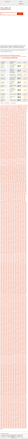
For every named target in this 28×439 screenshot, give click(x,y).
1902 (25, 272)
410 (23, 134)
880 (12, 172)
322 (16, 127)
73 (11, 109)
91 (8, 110)
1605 (25, 242)
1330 (25, 214)
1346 (11, 217)
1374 (25, 219)
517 (14, 143)
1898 (16, 272)
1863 (11, 269)
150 (8, 114)
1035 (6, 185)
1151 (18, 197)
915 (25, 174)
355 (25, 130)
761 (25, 162)
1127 (13, 194)
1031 (23, 184)
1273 (20, 209)
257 (25, 122)
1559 (20, 238)
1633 (13, 246)
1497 (4, 232)
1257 (9, 208)
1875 (13, 270)
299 (25, 125)
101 (23, 110)
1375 (1, 220)
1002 (6, 182)
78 (18, 109)
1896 (11, 272)
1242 (25, 206)
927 (21, 175)
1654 (11, 248)
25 (0, 106)
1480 (16, 230)
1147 (8, 197)
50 (7, 107)
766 (8, 163)
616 (16, 151)
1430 (1, 226)
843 (21, 169)
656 (12, 154)
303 (7, 126)
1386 (1, 221)
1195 (18, 201)
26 (2, 106)
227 (21, 120)
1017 (16, 183)
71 (8, 109)
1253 (25, 207)
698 (12, 158)
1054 (25, 187)
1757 (20, 258)
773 (21, 163)
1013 (6, 183)
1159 (11, 198)
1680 (20, 250)
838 (12, 169)
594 (1, 150)
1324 (11, 214)
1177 (1, 200)
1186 (22, 200)
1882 (4, 271)
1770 (25, 259)
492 (20, 141)
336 (16, 129)
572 (12, 148)
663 (25, 154)
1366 (6, 219)
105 (5, 111)
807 (7, 166)
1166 (1, 199)
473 (10, 140)
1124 (6, 194)
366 (20, 131)
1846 (23, 267)
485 (7, 141)
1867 (20, 269)
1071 (13, 189)
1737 (25, 256)
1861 (6, 269)
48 (4, 107)
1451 (25, 227)
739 (10, 161)
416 (8, 135)
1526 (20, 235)
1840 (9, 267)
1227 (16, 204)
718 (23, 159)
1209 (25, 202)
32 (10, 106)
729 (18, 160)
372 (5, 132)
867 (14, 171)
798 (16, 165)
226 (20, 120)
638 (5, 153)
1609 (9, 243)
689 (21, 156)
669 (10, 155)
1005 (13, 182)
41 (22, 106)
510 (1, 143)
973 (3, 180)
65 (0, 109)
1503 (18, 232)
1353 (1, 218)
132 (1, 113)
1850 (6, 268)
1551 (1, 238)
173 (25, 115)
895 (14, 173)
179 (10, 116)
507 (21, 142)
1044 (1, 187)
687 (18, 156)
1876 (16, 270)
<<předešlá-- (7, 103)
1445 (11, 227)
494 (23, 141)
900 (23, 173)
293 (14, 125)
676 (23, 155)
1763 (9, 259)
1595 (1, 242)
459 (10, 139)
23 (25, 105)
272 (1, 124)
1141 (20, 195)
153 (14, 114)
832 (1, 169)
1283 (18, 210)
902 (1, 174)
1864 (13, 269)
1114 (10, 193)
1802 (23, 262)
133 (3, 113)
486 (8, 141)
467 (25, 139)
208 (12, 119)
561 (18, 146)
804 (1, 166)
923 (14, 175)
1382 (18, 220)
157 (21, 114)
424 (23, 135)
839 (14, 169)
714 (16, 159)
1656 (16, 248)
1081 (11, 190)
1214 (11, 203)
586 (12, 149)
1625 (20, 245)
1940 (11, 277)
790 (1, 165)
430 (8, 136)
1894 (6, 272)
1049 (13, 187)
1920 (16, 275)
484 (5, 141)
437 (21, 136)
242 (23, 121)
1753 (11, 258)
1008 (20, 182)
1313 (11, 213)
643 (14, 153)
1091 (9, 191)
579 (25, 148)
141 (18, 113)
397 (25, 133)
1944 (20, 277)
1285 (23, 210)
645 (18, 153)
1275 (25, 209)
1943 (18, 277)
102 (25, 110)
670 (12, 155)
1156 (4, 198)
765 (7, 163)
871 (21, 171)
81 (22, 109)
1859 (1, 269)
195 (14, 117)
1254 (1, 208)
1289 (6, 211)
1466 (9, 229)
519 (18, 143)
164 (8, 115)
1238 (16, 206)
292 (12, 125)
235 (10, 121)
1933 (20, 276)
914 (23, 174)
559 (14, 146)
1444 (9, 227)
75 (14, 109)
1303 (13, 212)
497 (3, 142)
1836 (25, 266)
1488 (9, 231)
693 (3, 158)
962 (8, 179)
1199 (1, 202)
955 (21, 178)
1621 (11, 245)
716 (20, 159)
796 (12, 165)
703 (21, 158)
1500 (11, 232)
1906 (9, 274)
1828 (6, 266)
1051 (18, 187)
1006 (16, 182)
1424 (13, 224)
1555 (11, 238)
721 (3, 160)
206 (8, 119)
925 (18, 175)
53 (11, 107)
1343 (4, 217)
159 (25, 114)
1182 (13, 200)
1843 (16, 267)
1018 (18, 183)
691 (25, 156)
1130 (20, 194)
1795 (6, 262)
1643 (11, 247)
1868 (23, 269)
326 (23, 127)
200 (23, 117)
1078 (4, 190)
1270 (13, 209)
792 (5, 165)
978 (12, 180)
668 (8, 155)
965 (14, 179)
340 (23, 129)
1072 (16, 189)
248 (8, 122)
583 (7, 149)
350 (16, 130)
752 (8, 162)
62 (23, 107)
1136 (8, 195)
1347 (13, 217)
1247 (11, 207)
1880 (25, 270)
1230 (23, 204)
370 (1, 132)
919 (7, 175)
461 (14, 139)
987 (3, 181)
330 (5, 129)
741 (14, 161)
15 (14, 105)
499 (7, 142)
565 (25, 146)
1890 (23, 271)
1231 (25, 204)
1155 (1, 198)
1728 (4, 256)
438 (23, 136)
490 (16, 141)
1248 (13, 207)
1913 (25, 274)
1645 (16, 247)
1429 (25, 224)
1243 (1, 207)
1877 (18, 270)
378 (16, 132)
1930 (13, 276)
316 (5, 127)
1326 (16, 214)
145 (25, 113)
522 (23, 143)
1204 (13, 202)
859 (25, 170)
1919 (13, 275)
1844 (18, 267)
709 (7, 159)
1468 (13, 229)
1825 (25, 265)
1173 (18, 199)
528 (8, 144)
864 (8, 171)
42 (24, 106)
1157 (6, 198)
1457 (13, 228)
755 (14, 162)
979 (14, 180)
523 (25, 143)
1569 (18, 239)
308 (16, 126)
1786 (11, 261)
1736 (23, 256)
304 (8, 126)
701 (18, 158)
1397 (1, 222)
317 (7, 127)
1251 (20, 207)
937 (14, 177)
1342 (1, 217)
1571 (23, 239)
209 (14, 119)
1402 (13, 222)
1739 (4, 257)
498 (5, 142)
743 (18, 161)
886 (23, 172)
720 (1, 160)
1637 (23, 246)
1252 (23, 207)
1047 (9, 187)
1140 (18, 195)
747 (25, 161)
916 (1, 175)
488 (12, 141)
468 (1, 140)
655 (10, 154)
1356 (9, 218)
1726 (25, 255)
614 (12, 151)
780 (8, 164)
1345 (9, 217)
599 (10, 150)
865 (10, 171)
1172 (15, 199)
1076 (25, 189)
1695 (4, 252)
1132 (25, 194)
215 (25, 119)
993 (14, 181)
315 (3, 127)
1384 (23, 220)
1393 (18, 221)
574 (16, 148)
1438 (20, 226)
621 (25, 151)
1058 (9, 188)
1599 (11, 242)
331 (7, 129)
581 (3, 149)
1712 (18, 253)
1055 (1, 188)
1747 (23, 257)
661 (21, 154)
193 (10, 117)
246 (5, 122)
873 (25, 171)
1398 (4, 222)
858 (23, 170)
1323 (9, 214)
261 (7, 123)
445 (10, 138)
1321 (4, 214)
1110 (1, 193)
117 (26, 111)
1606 (1, 243)
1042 (23, 185)
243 (25, 121)
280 (16, 124)
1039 (16, 185)
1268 (9, 209)
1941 (13, 277)
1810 (16, 264)
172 (23, 115)
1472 (23, 229)
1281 (13, 210)
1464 (4, 229)
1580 (18, 240)
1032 (25, 184)
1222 (4, 204)
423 (21, 135)
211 (18, 119)
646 (20, 153)
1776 (13, 260)
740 (12, 161)
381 (21, 132)
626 (8, 152)
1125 (8, 194)
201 (25, 117)
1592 (20, 241)
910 (16, 174)
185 (21, 116)
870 (20, 171)
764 (5, 163)
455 (3, 139)
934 (8, 177)
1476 (6, 230)
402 (8, 134)
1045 (4, 187)
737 (7, 161)
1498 (6, 232)
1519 (4, 235)
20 (21, 105)
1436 (16, 226)
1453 (4, 228)
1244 (4, 207)
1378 (9, 220)
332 (8, 129)
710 (8, 159)
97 (17, 110)
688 (20, 156)
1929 (11, 276)
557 (10, 146)
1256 (6, 208)
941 (21, 177)
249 (10, 122)
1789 (18, 261)
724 (8, 160)
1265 (1, 209)
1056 (4, 188)
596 (5, 150)
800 (20, 165)
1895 (9, 272)
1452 (1, 228)
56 (15, 107)
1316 (18, 213)
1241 (23, 206)
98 (18, 110)
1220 (25, 203)
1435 (13, 226)
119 (3, 112)
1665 (11, 249)
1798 (13, 262)
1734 (18, 256)
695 (7, 158)
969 (21, 179)
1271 (16, 209)
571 (10, 148)
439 (25, 136)
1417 (23, 223)
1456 (11, 228)
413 (3, 135)
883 (18, 172)
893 (10, 173)
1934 (23, 276)
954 (20, 178)
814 (20, 166)
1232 (1, 206)
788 (23, 164)
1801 (20, 262)
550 (23, 145)
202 (1, 119)
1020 (23, 183)
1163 (20, 198)
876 (5, 172)
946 (5, 178)
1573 (1, 240)
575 (18, 148)
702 (20, 158)
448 (16, 138)
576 (20, 148)
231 (3, 121)
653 (7, 154)
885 (21, 172)
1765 (13, 259)
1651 (4, 248)
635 (25, 152)
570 (8, 148)
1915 (4, 275)
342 (1, 130)
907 (10, 174)
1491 (16, 231)
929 (25, 175)
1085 (20, 190)
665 (3, 155)
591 (21, 149)
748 (1, 162)
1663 (6, 249)
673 (18, 155)
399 (3, 134)
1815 (1, 265)
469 (3, 140)
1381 (16, 220)
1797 (11, 262)
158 (23, 114)
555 (7, 146)
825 (14, 168)
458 (8, 139)
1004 (11, 182)
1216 (16, 203)
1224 (9, 204)
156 (20, 114)
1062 (18, 188)
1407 (25, 222)
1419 (1, 224)
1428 (23, 224)
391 (14, 133)
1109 (25, 192)
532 (16, 144)
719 (25, 159)
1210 (1, 203)
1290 (9, 211)
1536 (18, 236)
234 (8, 121)
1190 (6, 201)
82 (23, 109)
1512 (13, 233)
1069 (9, 189)
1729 (6, 256)
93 (11, 110)
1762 (6, 259)
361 (10, 131)
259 (3, 123)
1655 (13, 248)
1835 (23, 266)
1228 (18, 204)
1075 (23, 189)
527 (7, 144)
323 (18, 127)
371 (3, 132)
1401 (11, 222)
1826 (1, 266)
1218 (20, 203)
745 (21, 161)
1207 (20, 202)
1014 (8, 183)
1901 (23, 272)
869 (18, 171)
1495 (25, 231)
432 (12, 136)
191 (7, 117)
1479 (13, 230)
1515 (20, 233)
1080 (9, 190)
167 (14, 115)
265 (14, 123)
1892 (1, 272)
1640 (4, 247)
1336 (13, 216)
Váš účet (7, 1)
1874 (11, 270)
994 (16, 181)
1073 (18, 189)
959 (3, 179)
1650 (1, 248)
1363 (25, 218)
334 (12, 129)
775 (25, 163)
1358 (13, 218)
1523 (13, 235)
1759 (25, 258)
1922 (20, 275)
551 (25, 145)
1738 (1, 257)
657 (14, 154)
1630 (6, 246)
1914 (1, 275)
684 (12, 156)
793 (7, 165)
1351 (23, 217)
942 (23, 177)
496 (1, 142)
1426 (18, 224)
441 (3, 138)
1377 (6, 220)
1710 (13, 253)
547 (18, 145)
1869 (25, 269)
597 (7, 150)
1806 (6, 264)
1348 (16, 217)
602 (16, 150)
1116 (15, 193)
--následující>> (13, 103)
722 (5, 160)
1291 (11, 211)
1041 (20, 185)
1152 (20, 197)
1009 (23, 182)
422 (20, 135)
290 (8, 125)
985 (25, 180)
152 (12, 114)
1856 (20, 268)
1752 (9, 258)
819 (3, 168)
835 (7, 169)
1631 (9, 246)
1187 (25, 200)
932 (5, 177)
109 (12, 111)
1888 (18, 271)
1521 (9, 235)
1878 (20, 270)
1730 (9, 256)
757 (18, 162)
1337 (16, 216)
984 (23, 180)
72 (10, 109)
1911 (20, 274)
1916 (6, 275)
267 (18, 123)
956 (23, 178)
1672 (1, 250)
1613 (18, 243)
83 (25, 109)
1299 (4, 212)
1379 (11, 220)
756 (16, 162)
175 (3, 116)
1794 (4, 262)
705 (25, 158)
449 (18, 138)
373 (7, 132)
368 (23, 131)
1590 (16, 241)
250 (12, 122)
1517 (25, 233)
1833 (18, 266)
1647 (20, 247)
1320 (1, 214)
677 (25, 155)
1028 (16, 184)
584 (8, 149)
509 (25, 142)
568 (5, 148)
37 (17, 106)
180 (12, 116)
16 (16, 105)
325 (21, 127)
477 (18, 140)
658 (16, 154)
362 (12, 131)
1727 (1, 256)
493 (21, 141)
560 (16, 146)
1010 (25, 182)
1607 (4, 243)
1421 (6, 224)
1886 (13, 271)
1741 (9, 257)
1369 (13, 219)
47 (3, 107)
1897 (13, 272)
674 (20, 155)
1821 (16, 265)
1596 (4, 242)
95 (14, 110)
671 (14, 155)
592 (23, 149)
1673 (4, 250)
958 (1, 179)
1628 (1, 246)
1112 (6, 193)
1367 (9, 219)
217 (3, 120)
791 (3, 165)
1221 (1, 204)
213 (21, 119)
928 (23, 175)
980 (16, 180)
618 (20, 151)
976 (8, 180)
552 (1, 146)
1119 (21, 193)
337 (18, 129)
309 (18, 126)
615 (14, 151)
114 (21, 111)
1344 (6, 217)
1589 (13, 241)
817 (25, 166)
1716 (1, 255)
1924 (25, 275)
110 (14, 111)
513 (6, 143)
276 (8, 124)
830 (23, 168)
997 (21, 181)
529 (10, 144)
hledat (20, 13)
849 (7, 170)
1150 (15, 197)
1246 (9, 207)
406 (16, 134)
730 (20, 160)
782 (12, 164)
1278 (6, 210)
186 (23, 116)
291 (10, 125)
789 (25, 164)
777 (3, 164)
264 (12, 123)
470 (5, 140)
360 (8, 131)
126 (16, 112)
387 (7, 133)
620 (23, 151)
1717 (4, 255)
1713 (20, 253)
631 (18, 152)
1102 (8, 192)
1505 (23, 232)
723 (7, 160)
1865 (16, 269)
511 (3, 143)
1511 (11, 233)
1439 (23, 226)
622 (1, 152)
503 (14, 142)
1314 (13, 213)
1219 (23, 203)
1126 (11, 194)
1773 (6, 260)
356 (1, 131)
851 (10, 170)
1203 (11, 202)
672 (16, 155)
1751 (6, 258)
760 (23, 162)
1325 (13, 214)
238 (16, 121)
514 (8, 143)
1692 (23, 251)
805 (3, 166)
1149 (13, 197)
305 (10, 126)
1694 (1, 252)
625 (7, 152)
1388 (6, 221)
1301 (9, 212)
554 (5, 146)
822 (8, 168)
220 (8, 120)
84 (26, 109)
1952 (13, 278)
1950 (9, 278)
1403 (16, 222)
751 (7, 162)
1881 (1, 271)
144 (23, 113)
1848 (1, 268)
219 (7, 120)
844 (23, 169)
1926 (4, 276)
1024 (6, 184)
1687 (11, 251)
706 (1, 159)
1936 (1, 277)
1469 (16, 229)
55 (14, 107)
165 (10, 115)
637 (3, 153)
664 (1, 155)
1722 (16, 255)
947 (7, 178)
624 (5, 152)
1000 (1, 182)
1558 (18, 238)
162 (5, 115)
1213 (8, 203)
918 (5, 175)
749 (3, 162)
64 (26, 107)
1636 (20, 246)
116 (25, 111)
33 (11, 106)
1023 (4, 184)
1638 (25, 246)
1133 (1, 195)
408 (20, 134)
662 (23, 154)
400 (5, 134)
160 (1, 115)
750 (5, 162)
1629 (4, 246)
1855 (18, 268)
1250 (18, 207)
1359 (16, 218)
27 (3, 106)
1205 (16, 202)
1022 (1, 184)
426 (1, 136)
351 (18, 130)
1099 (1, 192)
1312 (8, 213)
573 (14, 148)
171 (21, 115)
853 (14, 170)
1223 (6, 204)
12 (10, 105)
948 (8, 178)
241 (21, 121)
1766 (16, 259)
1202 (8, 202)
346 (8, 130)
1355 (6, 218)
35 (14, 106)
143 (21, 113)
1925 (1, 276)
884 (20, 172)
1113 (8, 193)
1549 (23, 237)
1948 (4, 278)
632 (20, 152)
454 (1, 139)
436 (20, 136)
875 (3, 172)
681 (7, 156)
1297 (25, 211)
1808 (11, 264)
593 (25, 149)
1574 (4, 240)
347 (10, 130)
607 (25, 150)
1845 (20, 267)
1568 (16, 239)
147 (3, 114)
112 (17, 111)
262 (8, 123)
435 (18, 136)
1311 (6, 213)
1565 (9, 239)
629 (14, 152)
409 (21, 134)
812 (16, 166)
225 (18, 120)
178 (8, 116)
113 (19, 111)
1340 (23, 216)
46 (2, 107)
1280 (11, 210)
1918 (11, 275)
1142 (22, 195)
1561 (25, 238)
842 (20, 169)
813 (18, 166)
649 (25, 153)
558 (12, 146)
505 (18, 142)
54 (13, 107)
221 (10, 120)
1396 (25, 221)
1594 (25, 241)
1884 (9, 271)
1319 (25, 213)
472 (8, 140)
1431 (4, 226)
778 (5, 164)
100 (21, 110)
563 (21, 146)
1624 (18, 245)
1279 (9, 210)
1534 (13, 236)
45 (0, 107)
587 (14, 149)
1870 (1, 270)
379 (18, 132)
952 (16, 178)
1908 (13, 274)
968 (20, 179)
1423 (11, 224)
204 (5, 119)
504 (16, 142)
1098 (25, 191)
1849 (4, 268)
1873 (9, 270)
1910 (18, 274)
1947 (1, 278)
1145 (4, 197)
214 (23, 119)
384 (1, 133)
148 (5, 114)
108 (10, 111)
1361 (20, 218)
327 (25, 127)
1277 (4, 210)
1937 (4, 277)
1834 (20, 266)
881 (14, 172)
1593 (23, 241)
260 (5, 123)
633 (21, 152)
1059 (11, 188)
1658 (20, 248)
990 (8, 181)
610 (5, 151)
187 (25, 116)
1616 (25, 243)
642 (12, 153)
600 (12, 150)
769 (14, 163)
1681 (23, 250)
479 (21, 140)
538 (1, 145)
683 (10, 156)
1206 (18, 202)
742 (16, 161)
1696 (6, 252)
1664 (9, 249)
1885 (11, 271)
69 (6, 109)
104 (3, 111)
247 (7, 122)
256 (23, 122)
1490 (13, 231)
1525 (18, 235)
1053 (23, 187)
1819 (11, 265)
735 (3, 161)
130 (23, 112)
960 (5, 179)
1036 (9, 185)
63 (25, 107)
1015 (11, 183)
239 (18, 121)
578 (23, 148)
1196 (20, 201)
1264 (25, 208)
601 (14, 150)
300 (1, 126)
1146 (6, 197)
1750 (4, 258)
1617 (1, 245)
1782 (1, 261)
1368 (11, 219)
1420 (4, 224)
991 (10, 181)
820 (5, 168)
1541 (4, 237)
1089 (4, 191)
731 (21, 160)
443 (7, 138)
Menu (21, 1)
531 (14, 144)
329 (3, 129)
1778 (18, 260)
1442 (4, 227)
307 (14, 126)
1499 (9, 232)
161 (3, 115)
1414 (16, 223)
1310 (4, 213)
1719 (9, 255)
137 (10, 113)
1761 (4, 259)
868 (16, 171)
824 (12, 168)
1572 (25, 239)
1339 (20, 216)
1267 (6, 209)
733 (25, 160)
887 (25, 172)
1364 (1, 219)
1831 (13, 266)
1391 (13, 221)
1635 (18, 246)
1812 (20, 264)
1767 (18, 259)
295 (18, 125)
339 (21, 129)
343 (3, 130)
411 (25, 134)
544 (12, 145)
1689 (16, 251)
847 (3, 170)
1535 (16, 236)
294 (16, 125)
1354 (4, 218)
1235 (9, 206)
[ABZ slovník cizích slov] (5, 9)
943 (25, 177)
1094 (16, 191)
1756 (18, 258)
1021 (25, 183)
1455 (9, 228)
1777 (16, 260)
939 (18, 177)
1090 (6, 191)
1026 (11, 184)
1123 (4, 194)
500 (8, 142)
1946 (25, 277)
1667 (16, 249)
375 (10, 132)
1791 (23, 261)
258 (1, 123)
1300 (6, 212)
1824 (23, 265)
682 (8, 156)
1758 (23, 258)
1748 (25, 257)
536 (23, 144)
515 (10, 143)
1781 (25, 260)
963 (10, 179)
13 (12, 105)
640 (8, 153)
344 (5, 130)
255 (21, 122)
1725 (23, 255)
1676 (11, 250)
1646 (18, 247)
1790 (20, 261)
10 (8, 105)
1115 (12, 193)
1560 (23, 238)
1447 (16, 227)
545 (14, 145)
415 (7, 135)
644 (16, 153)
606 (23, 150)
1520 (6, 235)
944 (1, 178)
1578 (13, 240)
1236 (11, 206)
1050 (16, 187)
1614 (20, 243)
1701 (18, 252)
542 (8, 145)
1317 (20, 213)
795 (10, 165)
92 (10, 110)
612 (8, 151)
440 (1, 138)
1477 (9, 230)
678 (1, 156)
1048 (11, 187)
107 (8, 111)
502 (12, 142)
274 (5, 124)
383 (25, 132)
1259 (13, 208)
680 (5, 156)
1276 (1, 210)
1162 (18, 198)
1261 (18, 208)
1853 (13, 268)
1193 (13, 201)
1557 (16, 238)
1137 (11, 195)
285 (25, 124)
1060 (13, 188)
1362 (23, 218)
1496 (1, 232)
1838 (4, 267)
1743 (13, 257)
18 (18, 105)
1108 (22, 192)
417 (10, 135)
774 (23, 163)
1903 (1, 274)
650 (1, 154)
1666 (13, 249)
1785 (9, 261)
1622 (13, 245)
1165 (25, 198)
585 (10, 149)
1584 (1, 241)
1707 (6, 253)
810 (12, 166)
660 (20, 154)
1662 (4, 249)
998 (23, 181)
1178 (4, 200)
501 (10, 142)
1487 (6, 231)
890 (5, 173)
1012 (4, 183)
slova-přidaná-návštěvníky (9, 58)
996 (20, 181)
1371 (18, 219)
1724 (20, 255)
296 (20, 125)
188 (1, 117)
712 (12, 159)
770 (16, 163)
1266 (4, 209)
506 (20, 142)
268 (20, 123)
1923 (23, 275)
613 (10, 151)
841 (18, 169)
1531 (6, 236)
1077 (1, 190)
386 (5, 133)
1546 (16, 237)
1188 (1, 201)
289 (7, 125)
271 (25, 123)
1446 (13, 227)
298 (23, 125)
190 (5, 117)
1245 (6, 207)
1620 (9, 245)
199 (21, 117)
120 (5, 112)
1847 (25, 267)
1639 (1, 247)
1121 (26, 193)
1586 (6, 241)
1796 (9, 262)
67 (3, 109)
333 (10, 129)
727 (14, 160)
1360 (18, 218)
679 (3, 156)
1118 (19, 193)
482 (1, 141)
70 (7, 109)
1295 (20, 211)
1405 (20, 222)
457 (7, 139)
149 (7, 114)
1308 (25, 212)
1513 (16, 233)
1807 (9, 264)
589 (18, 149)
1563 (4, 239)
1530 (4, 236)
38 (18, 106)
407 (18, 134)
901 (25, 173)
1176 (25, 199)
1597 (6, 242)
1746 (20, 257)
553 (3, 146)
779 (7, 164)
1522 (11, 235)
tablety (11, 83)
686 (16, 156)
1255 (4, 208)
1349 (18, 217)
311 (21, 126)
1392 (16, 221)
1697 (9, 252)
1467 (11, 229)
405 (14, 134)
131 (25, 112)
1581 (20, 240)
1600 (13, 242)
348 (12, 130)
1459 (18, 228)
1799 (16, 262)
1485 (1, 231)
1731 (11, 256)
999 (25, 181)
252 (16, 122)
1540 (1, 237)
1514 (18, 233)
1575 (6, 240)
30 (7, 106)
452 (23, 138)
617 (18, 151)
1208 (23, 202)
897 (18, 173)
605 (21, 150)
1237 (13, 206)
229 (25, 120)
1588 (11, 241)
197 (18, 117)
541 (7, 145)
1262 (20, 208)
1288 (4, 211)
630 (16, 152)
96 (15, 110)
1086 (23, 190)
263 (10, 123)
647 (21, 153)
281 (18, 124)
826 (16, 168)
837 (10, 169)
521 (21, 143)
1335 (11, 216)
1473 (25, 229)
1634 (16, 246)
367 (21, 131)
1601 (16, 242)
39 (20, 106)
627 (10, 152)
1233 (4, 206)
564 (23, 146)
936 (12, 177)
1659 (23, 248)
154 (16, 114)
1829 (9, 266)
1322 (6, 214)
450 (20, 138)
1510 (9, 233)
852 (12, 170)
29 (6, 106)
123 (10, 112)
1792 (25, 261)
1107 (20, 192)
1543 (9, 237)
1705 (1, 253)
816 (23, 166)
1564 (6, 239)
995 (18, 181)
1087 (25, 190)
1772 (4, 260)
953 (18, 178)
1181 (11, 200)
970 (23, 179)
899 (21, 173)
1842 (13, 267)
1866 (18, 269)
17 (17, 105)
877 (7, 172)
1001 (4, 182)
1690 (18, 251)
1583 (25, 240)
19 (20, 105)
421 (18, 135)
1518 (1, 235)
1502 (16, 232)
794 (8, 165)
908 (12, 174)
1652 (6, 248)
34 (13, 106)
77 (17, 109)
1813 (23, 264)
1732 (13, 256)
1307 (23, 212)
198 (20, 117)
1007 (18, 182)
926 (20, 175)
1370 (16, 219)
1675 (9, 250)
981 (18, 180)
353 (21, 130)
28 (4, 106)
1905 (6, 274)
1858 (25, 268)
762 (1, 163)
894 (12, 173)
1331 (1, 216)
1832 (16, 266)
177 (7, 116)
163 (7, 115)
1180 (8, 200)
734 (1, 161)
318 (8, 127)
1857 (23, 268)
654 (8, 154)
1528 (25, 235)
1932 (18, 276)
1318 (23, 213)
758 (20, 162)
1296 (23, 211)
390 (12, 133)
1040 (18, 185)
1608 (6, 243)
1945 (23, 277)
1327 (18, 214)
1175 (22, 199)
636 (1, 153)
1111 (3, 193)
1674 (6, 250)
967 (18, 179)
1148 (11, 197)
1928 (9, 276)
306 (12, 126)
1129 (18, 194)
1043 (25, 185)
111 (16, 111)
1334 (9, 216)
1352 (25, 217)
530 (12, 144)
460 (12, 139)
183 (18, 116)
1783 (4, 261)
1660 (25, 248)
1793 (1, 262)
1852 (11, 268)
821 (7, 168)
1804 (1, 264)
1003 (9, 182)
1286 (25, 210)
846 (1, 170)
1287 (1, 211)
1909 (16, 274)
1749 (1, 258)
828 (20, 168)
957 (25, 178)
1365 (4, 219)
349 (14, 130)
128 (19, 112)
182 (16, 116)
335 (14, 129)
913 (21, 174)
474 (12, 140)
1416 (20, 223)
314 (1, 127)
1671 (25, 249)
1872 (6, 270)
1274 (23, 209)
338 (20, 129)
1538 (23, 236)
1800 (18, 262)
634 (23, 152)
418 (12, 135)
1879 (23, 270)
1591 (18, 241)
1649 (25, 247)
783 (14, 164)
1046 (6, 187)
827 (18, 168)
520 (20, 143)
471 (7, 140)
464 (20, 139)
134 (5, 113)
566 (1, 148)
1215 (13, 203)
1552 (4, 238)
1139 (15, 195)
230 (1, 121)
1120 (24, 193)
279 (14, 124)
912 (20, 174)
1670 (23, 249)
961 (7, 179)
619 (21, 151)
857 (21, 170)
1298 (1, 212)
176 (5, 116)
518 (16, 143)
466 (23, 139)
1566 (11, 239)
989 (7, 181)
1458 (16, 228)
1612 (16, 243)
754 (12, 162)
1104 (13, 192)
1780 (23, 260)
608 (1, 151)
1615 (23, 243)
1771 (1, 260)
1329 (23, 214)
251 (14, 122)
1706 (4, 253)
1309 (1, 213)
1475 (4, 230)
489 (14, 141)
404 (12, 134)
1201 (6, 202)
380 (20, 132)
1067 (4, 189)
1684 (4, 251)
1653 (9, 248)
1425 (16, 224)
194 (12, 117)
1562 (1, 239)
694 (5, 158)
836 (8, 169)
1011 (1, 183)
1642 (9, 247)
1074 (20, 189)
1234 (6, 206)
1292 (13, 211)
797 (14, 165)
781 (10, 164)
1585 (4, 241)
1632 (11, 246)
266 (16, 123)
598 (8, 150)
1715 (25, 253)
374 (8, 132)
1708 (9, 253)
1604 (23, 242)
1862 (9, 269)
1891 (25, 271)
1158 (8, 198)
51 (8, 107)
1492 (18, 231)
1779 (20, 260)
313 (25, 126)
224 (16, 120)
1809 (13, 264)
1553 (6, 238)
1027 (13, 184)
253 (18, 122)
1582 (23, 240)
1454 (6, 228)
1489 (11, 231)
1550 (25, 237)
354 (23, 130)
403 (10, 134)
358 (5, 131)
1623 (16, 245)
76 (15, 109)
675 (21, 155)
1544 (11, 237)
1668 (18, 249)
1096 (20, 191)
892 (8, 173)
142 (20, 113)
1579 (16, 240)
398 (1, 134)
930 (1, 177)
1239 (18, 206)
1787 (13, 261)
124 (12, 112)
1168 (6, 199)
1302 (11, 212)
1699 (13, 252)
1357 (11, 218)
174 (1, 116)
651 (3, 154)
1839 (6, 267)
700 (16, 158)
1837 (1, 267)
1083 (16, 190)
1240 (20, 206)
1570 (20, 239)
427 (3, 136)
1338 (18, 216)
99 (19, 110)
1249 (16, 207)
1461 (23, 228)
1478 (11, 230)
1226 (13, 204)
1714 (23, 253)
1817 (6, 265)
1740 (6, 257)
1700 (16, 252)
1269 (11, 209)
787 (21, 164)
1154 (25, 197)
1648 (23, 247)
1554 (9, 238)
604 (20, 150)
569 (7, 148)
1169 (8, 199)
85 (0, 110)
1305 (18, 212)
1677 (13, 250)
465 (21, 139)
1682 (25, 250)
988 (5, 181)
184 (20, 116)
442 (5, 138)
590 (20, 149)
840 (16, 169)
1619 (6, 245)
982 (20, 180)
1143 (25, 195)
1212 (6, 203)
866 (12, 171)
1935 (25, 276)
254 (20, 122)
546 (16, 145)
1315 (16, 213)
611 (6, 151)
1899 (18, 272)
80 (21, 109)
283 (21, 124)
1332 (4, 216)
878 (8, 172)
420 (16, 135)
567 (3, 148)
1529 (1, 236)
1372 (20, 219)
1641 (6, 247)
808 (8, 166)
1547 (18, 237)
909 (14, 174)
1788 (16, 261)
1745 (18, 257)
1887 (16, 271)
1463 (1, 229)
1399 (6, 222)
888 (1, 173)
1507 (1, 233)
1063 (20, 188)
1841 (11, 267)
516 (12, 143)
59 (19, 107)
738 (8, 161)
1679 (18, 250)
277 (10, 124)
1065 (25, 188)
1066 (1, 189)
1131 (22, 194)
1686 (9, 251)
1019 (20, 183)
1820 (13, 265)
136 (8, 113)
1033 (1, 185)
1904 (4, 274)
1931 (16, 276)
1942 (16, 277)
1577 (11, 240)
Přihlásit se (21, 3)
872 (23, 171)
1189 (4, 201)
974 (5, 180)
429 (7, 136)
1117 (17, 193)
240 (20, 121)
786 (20, 164)
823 (10, 168)
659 (18, 154)
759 (21, 162)
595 (3, 150)
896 (16, 173)
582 (5, 149)
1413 (13, 223)
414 (5, 135)
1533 (11, 236)
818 (1, 168)
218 (5, 120)
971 (25, 179)
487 (10, 141)
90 (7, 110)
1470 (18, 229)
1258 (11, 208)
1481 (18, 230)
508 (23, 142)
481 (25, 140)
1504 (20, 232)
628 (12, 152)
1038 (13, 185)
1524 (16, 235)
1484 (25, 230)
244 (1, 122)
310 (20, 126)
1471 (20, 229)
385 (3, 133)
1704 (25, 252)
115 (23, 111)
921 (10, 175)
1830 (11, 266)
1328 (20, 214)
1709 (11, 253)
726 (12, 160)
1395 (23, 221)
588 (16, 149)
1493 (20, 231)
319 (10, 127)
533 (18, 144)
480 (23, 140)
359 (7, 131)
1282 (16, 210)
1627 (25, 245)
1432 (6, 226)
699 (14, 158)
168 (16, 115)
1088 (1, 191)
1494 (23, 231)
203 (3, 119)
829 (21, 168)
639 (7, 153)
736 (5, 161)
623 (3, 152)
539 (3, 145)
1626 (23, 245)
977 (10, 180)
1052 (20, 187)
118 (1, 112)
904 (5, 174)
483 (3, 141)
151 (10, 114)
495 (25, 141)
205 (7, 119)
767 (10, 163)
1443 (6, 227)
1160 (13, 198)
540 (5, 145)
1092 (11, 191)
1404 (18, 222)
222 (12, 120)
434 (16, 136)
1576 (9, 240)
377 (14, 132)
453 (25, 138)
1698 (11, 252)
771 (18, 163)
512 (5, 143)
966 (16, 179)
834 (5, 169)
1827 (4, 266)
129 (21, 112)
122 (8, 112)
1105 (15, 192)
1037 (11, 185)
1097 (23, 191)
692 (1, 158)
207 (10, 119)
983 (21, 180)
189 (3, 117)
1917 (9, 275)
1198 (25, 201)
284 (23, 124)
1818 (9, 265)
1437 (18, 226)
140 (16, 113)
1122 (1, 194)
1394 (20, 221)
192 (8, 117)
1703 (23, 252)
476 (16, 140)
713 (14, 159)
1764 (11, 259)
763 (3, 163)
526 (5, 144)
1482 (20, 230)
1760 (1, 259)
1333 (6, 216)
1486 (4, 231)
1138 (13, 195)
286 (1, 125)
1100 (4, 192)
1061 (16, 188)
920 (8, 175)
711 (10, 159)
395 (21, 133)
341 (25, 129)
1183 (15, 200)
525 (3, 144)
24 (27, 105)
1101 (6, 192)
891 (7, 173)
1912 (23, 274)
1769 (23, 259)
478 (20, 140)
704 (23, 158)
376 (12, 132)
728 (16, 160)
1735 (20, 256)
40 (21, 106)
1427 (20, 224)
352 (20, 130)
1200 (4, 202)
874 (1, 172)
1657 (18, 248)
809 (10, 166)
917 (3, 175)
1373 (23, 219)
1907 (11, 274)
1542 (6, 237)
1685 (6, 251)
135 (7, 113)
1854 (16, 268)
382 (23, 132)
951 (14, 178)
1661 (1, 249)
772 (20, 163)
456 (5, 139)
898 (20, 173)
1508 (4, 233)
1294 (18, 211)
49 (6, 107)
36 (15, 106)
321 (14, 127)
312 (23, 126)
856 (20, 170)
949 (10, 178)
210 (16, 119)
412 (1, 135)
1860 (4, 269)
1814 (25, 264)
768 (12, 163)
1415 (18, 223)
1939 (9, 277)
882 (16, 172)
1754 (13, 258)
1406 (23, 222)
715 (18, 159)
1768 (20, 259)
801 (21, 165)
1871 (4, 270)
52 (10, 107)
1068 (6, 189)
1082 (13, 190)
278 (12, 124)
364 (16, 131)
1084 (18, 190)
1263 (23, 208)
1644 (13, 247)
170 (20, 115)
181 (14, 116)
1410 (6, 223)
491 (18, 141)
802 (23, 165)
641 (10, 153)
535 (21, 144)
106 (7, 111)
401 (7, 134)
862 (5, 171)
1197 (22, 201)
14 (13, 105)
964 (12, 179)
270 (23, 123)
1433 (9, 226)
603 (18, 150)
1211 (4, 203)
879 (10, 172)
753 (10, 162)
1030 (20, 184)
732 (23, 160)
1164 (22, 198)
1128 (15, 194)
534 (20, 144)
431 (10, 136)
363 (14, 131)
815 (21, 166)
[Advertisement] (14, 30)
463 (18, 139)
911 (18, 174)
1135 (6, 195)
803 (25, 165)
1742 (11, 257)
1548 (20, 237)
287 (3, 125)
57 (17, 107)
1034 (4, 185)
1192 (11, 201)
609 (3, 151)
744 (20, 161)
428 (5, 136)
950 (12, 178)
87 (3, 110)
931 (3, 177)
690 (23, 156)
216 (1, 120)
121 (6, 112)
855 (18, 170)
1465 (6, 229)
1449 (20, 227)
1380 (13, 220)
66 (2, 109)
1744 (16, 257)
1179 (6, 200)
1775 (11, 260)
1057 (6, 188)
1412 (11, 223)
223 (14, 120)
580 (1, 149)
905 (7, 174)
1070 (11, 189)
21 (23, 105)
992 (12, 181)
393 (18, 133)
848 (5, 170)
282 (20, 124)
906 (8, 174)
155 (18, 114)
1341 (25, 216)
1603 (20, 242)
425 (25, 135)
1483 (23, 230)
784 (16, 164)
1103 (11, 192)
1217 (18, 203)
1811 (18, 264)
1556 (13, 238)
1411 (9, 223)
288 (5, 125)
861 (3, 171)
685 (14, 156)
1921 (18, 275)
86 (2, 110)
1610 (11, 243)
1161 (15, 198)
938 (16, 177)
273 (3, 124)
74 (13, 109)
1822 (18, 265)
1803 (25, 262)
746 (23, 161)
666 (5, 155)
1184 (18, 200)
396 (23, 133)
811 (14, 166)
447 (14, 138)
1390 (11, 221)
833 (3, 169)
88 (4, 110)
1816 (4, 265)
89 (6, 110)
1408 (1, 223)
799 (18, 165)
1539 (25, 236)
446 (12, 138)
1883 (6, 271)
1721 (13, 255)
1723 (18, 255)
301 (3, 126)
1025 (9, 184)
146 (1, 114)
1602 (18, 242)
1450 (23, 227)
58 (18, 107)
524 (1, 144)
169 (18, 115)
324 (20, 127)
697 (10, 158)
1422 (9, 224)
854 (16, 170)
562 (20, 146)
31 (8, 106)
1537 (20, 236)
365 (18, 131)
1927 (6, 276)
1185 (20, 200)
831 (25, 168)
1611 (13, 243)
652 (5, 154)
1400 (9, 222)
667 (7, 155)
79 (19, 109)
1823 (20, 265)
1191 (8, 201)
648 (23, 153)
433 (14, 136)
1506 (25, 232)
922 (12, 175)
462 (16, 139)
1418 (25, 223)
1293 (16, 211)
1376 (4, 220)
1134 (4, 195)
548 (20, 145)
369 (25, 131)
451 (21, 138)
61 (22, 107)
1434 (11, 226)
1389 (9, 221)
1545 (13, 237)
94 (13, 110)
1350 (20, 217)
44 (26, 106)
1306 (20, 212)
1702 (20, 252)
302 (5, 126)
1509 (6, 233)
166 (12, 115)
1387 (4, 221)
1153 (22, 197)
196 (16, 117)
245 (3, 122)
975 (7, 180)
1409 (4, 223)
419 (14, 135)
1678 (16, 250)
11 (9, 105)
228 (23, 120)
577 (21, 148)
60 (21, 107)
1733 (16, 256)
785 (18, 164)
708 (5, 159)
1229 (20, 204)
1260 (16, 208)
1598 (9, 242)
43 (25, 106)
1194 (15, 201)
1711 (16, 253)
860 (1, 171)
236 (12, 121)
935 (10, 177)
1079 (6, 190)
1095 (18, 191)
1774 (9, 260)
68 (4, 109)
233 (7, 121)
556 (8, 146)
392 (16, 133)
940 (20, 177)
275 (7, 124)
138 (12, 113)
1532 (9, 236)
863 (7, 171)
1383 (20, 220)
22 (24, 105)
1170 (11, 199)
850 (8, 170)
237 (14, 121)
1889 (20, 271)
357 (3, 131)
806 (5, 166)
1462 (25, 228)
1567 (13, 239)
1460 (20, 228)
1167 (4, 199)
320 (12, 127)
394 (20, 133)
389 (10, 133)
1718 (6, 255)
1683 (1, 251)
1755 (16, 258)
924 (16, 175)
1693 (25, 251)
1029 (18, 184)
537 (25, 144)
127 (18, 112)
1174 (20, 199)
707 (3, 159)
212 (20, 119)
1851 (9, 268)
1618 (4, 245)
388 (8, 133)
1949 (6, 278)
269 (21, 123)
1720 (11, 255)
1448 (18, 227)
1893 (4, 272)
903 (3, 174)
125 (14, 112)
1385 (25, 220)
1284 (20, 210)
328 (1, 129)
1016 (13, 183)
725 (10, 160)
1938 (6, 277)
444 (8, 138)
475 (14, 140)
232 (5, 121)
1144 (1, 197)
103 (1, 111)
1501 (13, 232)
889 (3, 173)
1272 (18, 209)
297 (21, 125)
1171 (13, 199)
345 (7, 130)
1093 (13, 191)
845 (25, 169)
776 (1, 164)
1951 (11, 278)
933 (7, 177)
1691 (20, 251)
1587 (9, 241)
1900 (20, 272)
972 (1, 180)
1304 (16, 212)
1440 (25, 226)
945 (3, 178)
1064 (23, 188)
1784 (6, 261)
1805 (4, 264)
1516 (23, 233)
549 (21, 145)
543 (10, 145)
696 (8, 158)
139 (14, 113)
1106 (18, 192)
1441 (1, 227)
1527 (23, 235)
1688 (13, 251)
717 (21, 159)
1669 (20, 249)
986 (1, 181)
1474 (1, 230)
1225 (11, 204)
